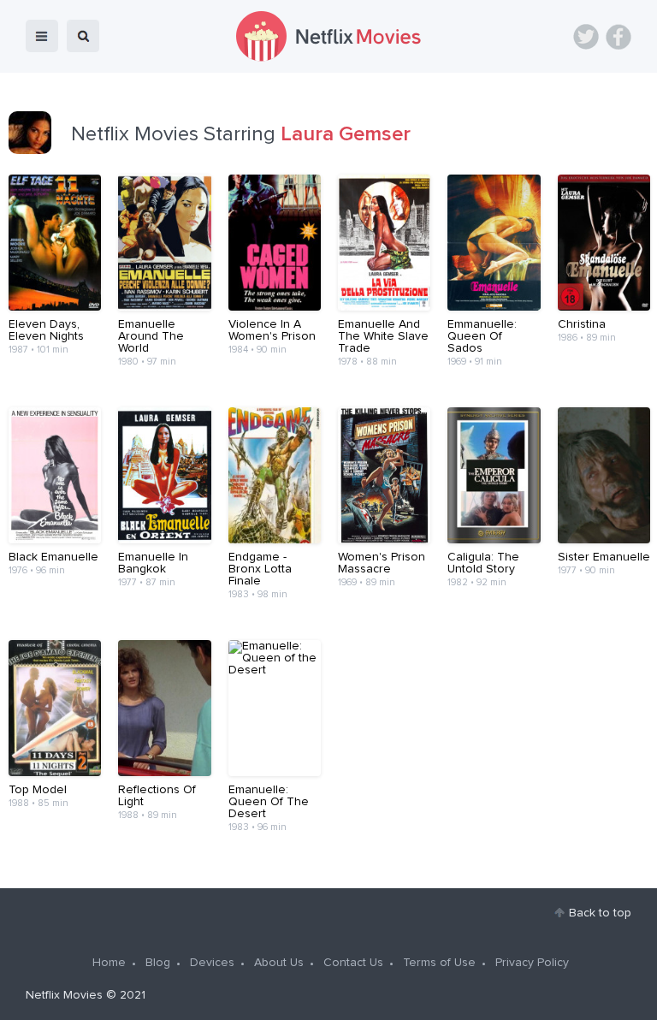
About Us (279, 963)
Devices (212, 963)
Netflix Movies (64, 995)
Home (109, 963)
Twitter (586, 37)
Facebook (618, 37)
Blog (157, 963)
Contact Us (353, 963)
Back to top (600, 913)
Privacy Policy (532, 963)
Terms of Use (439, 963)
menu (42, 36)
